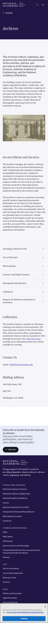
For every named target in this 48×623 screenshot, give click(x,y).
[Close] (45, 606)
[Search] (37, 4)
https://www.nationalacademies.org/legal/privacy (25, 612)
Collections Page (33, 339)
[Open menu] (43, 4)
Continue (24, 619)
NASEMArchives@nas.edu (21, 364)
